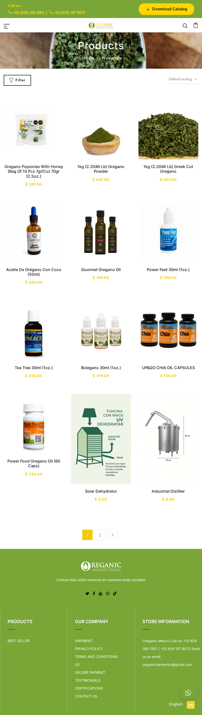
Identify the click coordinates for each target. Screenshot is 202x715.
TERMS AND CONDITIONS (96, 656)
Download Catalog (169, 9)
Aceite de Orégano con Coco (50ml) (33, 272)
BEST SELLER (19, 641)
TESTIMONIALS (87, 680)
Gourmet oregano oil (101, 269)
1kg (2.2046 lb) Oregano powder (100, 169)
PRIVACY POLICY (89, 649)
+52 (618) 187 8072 (69, 12)
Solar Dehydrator (101, 491)
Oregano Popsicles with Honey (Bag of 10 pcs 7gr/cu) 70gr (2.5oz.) (33, 171)
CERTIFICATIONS (89, 688)
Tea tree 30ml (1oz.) (34, 367)
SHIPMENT (84, 641)
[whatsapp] (188, 692)
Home (89, 58)
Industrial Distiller (168, 491)
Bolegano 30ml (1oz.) (101, 367)
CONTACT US (86, 696)
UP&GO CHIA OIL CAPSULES (168, 367)
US (77, 664)
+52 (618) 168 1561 (28, 12)
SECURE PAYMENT (90, 672)
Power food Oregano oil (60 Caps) (33, 463)
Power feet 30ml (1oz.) (168, 269)
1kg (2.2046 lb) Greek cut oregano (168, 169)
